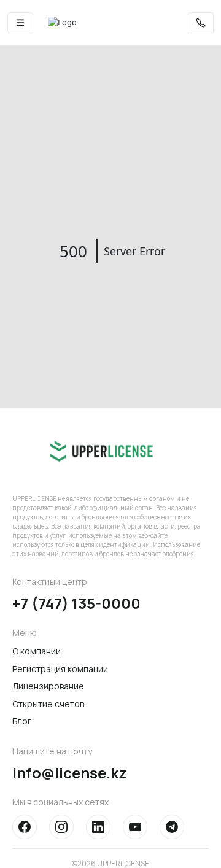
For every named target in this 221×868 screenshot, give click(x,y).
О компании (36, 651)
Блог (21, 721)
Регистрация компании (60, 669)
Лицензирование (48, 686)
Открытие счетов (48, 704)
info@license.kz (69, 773)
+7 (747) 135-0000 (76, 604)
